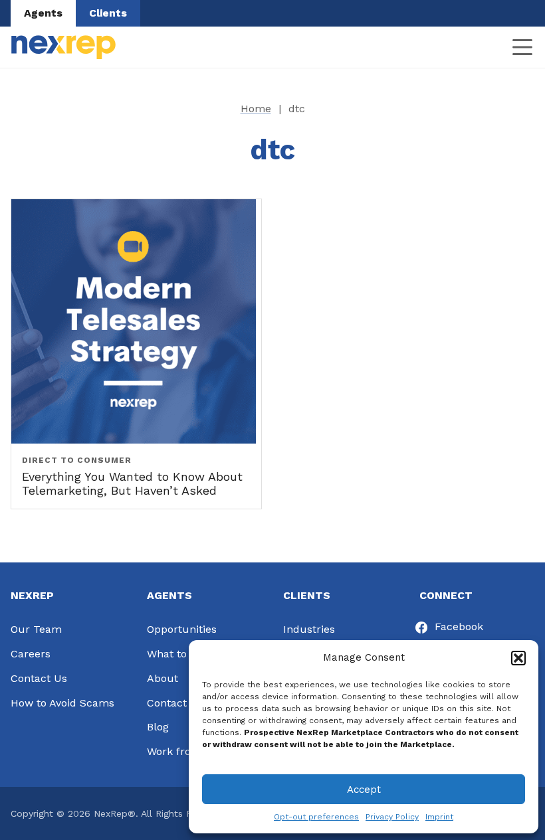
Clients (108, 13)
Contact (167, 703)
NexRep (63, 47)
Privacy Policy (392, 816)
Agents (43, 13)
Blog (158, 726)
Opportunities (182, 629)
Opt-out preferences (316, 816)
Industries (309, 629)
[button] (518, 658)
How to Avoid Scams (62, 703)
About (162, 678)
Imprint (439, 816)
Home (256, 108)
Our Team (36, 629)
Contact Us (39, 678)
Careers (31, 653)
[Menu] (522, 47)
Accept (364, 790)
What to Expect (186, 653)
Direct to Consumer (77, 460)
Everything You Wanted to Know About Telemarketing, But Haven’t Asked (132, 483)
